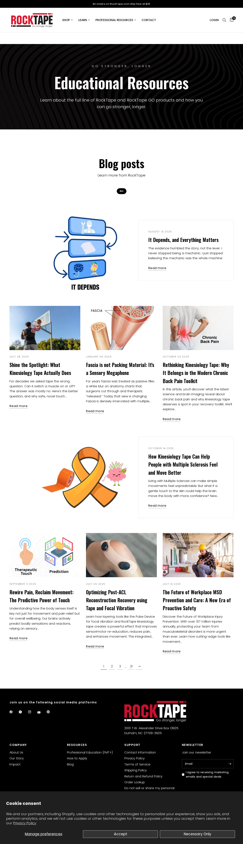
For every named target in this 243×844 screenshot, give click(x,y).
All (122, 191)
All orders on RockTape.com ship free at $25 (121, 4)
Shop (66, 20)
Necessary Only (197, 834)
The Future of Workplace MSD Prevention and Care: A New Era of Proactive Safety (197, 600)
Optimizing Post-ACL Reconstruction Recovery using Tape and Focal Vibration (116, 600)
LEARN (82, 20)
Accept (120, 834)
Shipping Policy (135, 770)
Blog (70, 764)
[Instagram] (32, 712)
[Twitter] (23, 712)
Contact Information (140, 752)
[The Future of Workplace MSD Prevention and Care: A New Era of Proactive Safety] (198, 555)
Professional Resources (114, 20)
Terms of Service (137, 764)
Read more (157, 268)
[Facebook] (13, 712)
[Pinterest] (51, 712)
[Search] (224, 20)
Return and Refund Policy (143, 776)
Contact (149, 20)
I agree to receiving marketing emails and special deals (207, 774)
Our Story (16, 758)
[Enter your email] (230, 763)
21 (131, 666)
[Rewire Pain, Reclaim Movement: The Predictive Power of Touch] (44, 555)
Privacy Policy (24, 823)
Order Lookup (134, 782)
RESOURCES (77, 744)
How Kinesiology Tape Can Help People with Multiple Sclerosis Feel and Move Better (183, 464)
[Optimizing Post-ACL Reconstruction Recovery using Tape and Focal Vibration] (121, 555)
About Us (16, 752)
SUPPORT (132, 744)
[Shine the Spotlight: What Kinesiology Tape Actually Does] (44, 328)
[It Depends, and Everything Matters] (83, 250)
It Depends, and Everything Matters (183, 239)
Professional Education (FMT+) (90, 752)
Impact (15, 764)
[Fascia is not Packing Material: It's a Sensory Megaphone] (121, 328)
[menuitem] (67, 20)
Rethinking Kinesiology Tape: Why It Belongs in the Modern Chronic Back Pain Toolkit (196, 372)
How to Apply (77, 758)
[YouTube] (41, 712)
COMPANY (18, 744)
